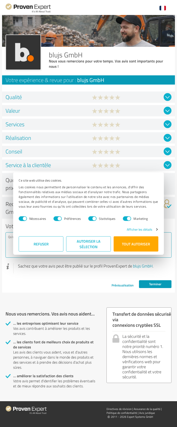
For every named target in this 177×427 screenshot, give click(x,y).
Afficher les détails (139, 229)
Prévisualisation (123, 285)
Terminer (155, 284)
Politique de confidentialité (121, 413)
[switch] (57, 218)
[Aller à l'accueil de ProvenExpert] (28, 12)
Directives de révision (119, 409)
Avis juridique (147, 413)
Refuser (41, 244)
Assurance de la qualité (147, 409)
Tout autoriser (136, 244)
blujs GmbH (143, 266)
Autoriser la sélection (88, 244)
